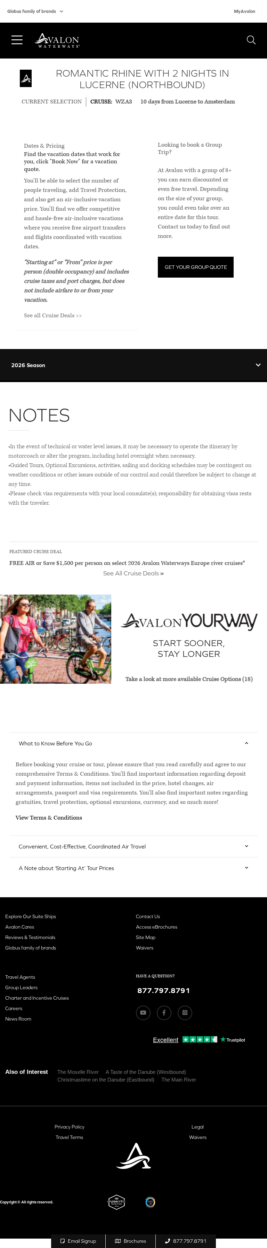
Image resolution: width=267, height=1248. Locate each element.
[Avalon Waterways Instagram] (185, 1013)
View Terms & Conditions (49, 818)
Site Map (145, 937)
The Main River (178, 1080)
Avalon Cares (19, 927)
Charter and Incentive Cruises (37, 998)
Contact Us (148, 916)
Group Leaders (21, 987)
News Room (18, 1019)
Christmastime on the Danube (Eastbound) (105, 1080)
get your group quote (196, 267)
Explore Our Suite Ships (30, 916)
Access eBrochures (156, 927)
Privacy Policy (69, 1127)
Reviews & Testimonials (30, 937)
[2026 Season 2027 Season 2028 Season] (133, 364)
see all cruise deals (131, 573)
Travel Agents (20, 977)
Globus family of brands (31, 11)
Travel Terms (69, 1137)
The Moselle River (78, 1072)
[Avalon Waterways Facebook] (164, 1013)
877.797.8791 (190, 1241)
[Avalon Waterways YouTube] (143, 1013)
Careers (13, 1008)
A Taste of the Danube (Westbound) (146, 1072)
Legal (198, 1127)
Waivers (144, 948)
